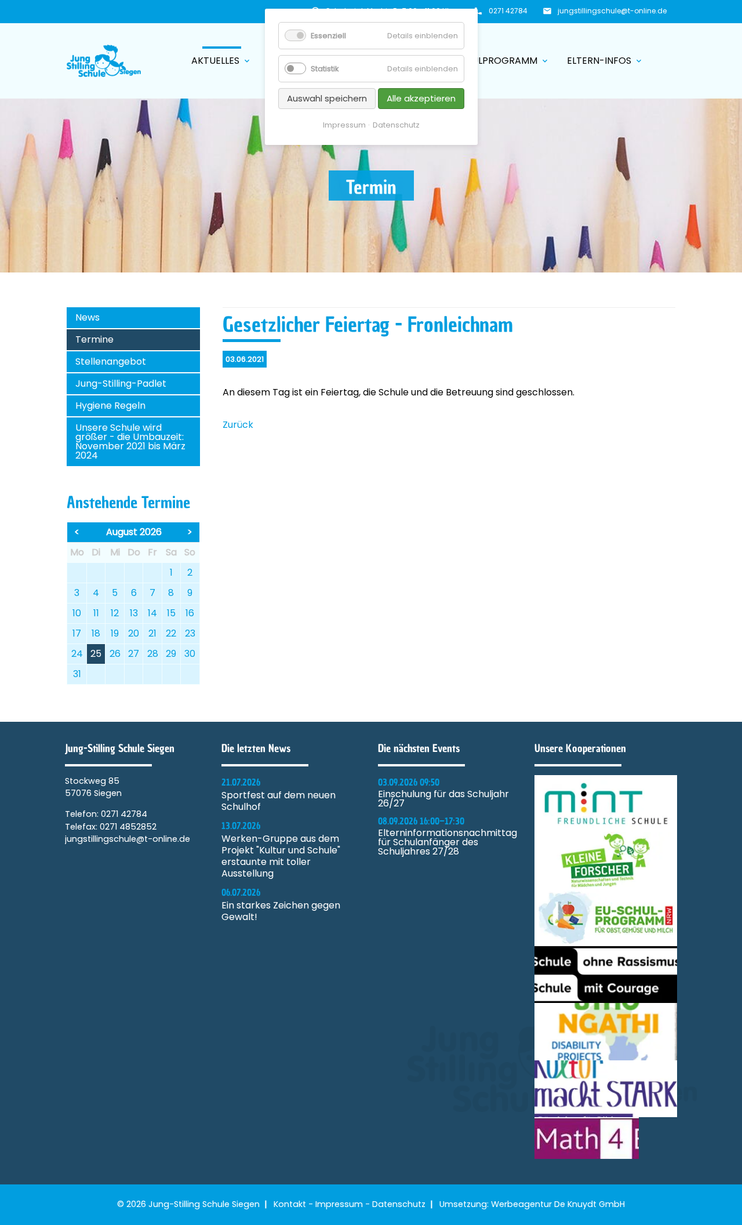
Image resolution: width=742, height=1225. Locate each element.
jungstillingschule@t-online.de (612, 11)
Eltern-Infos (605, 60)
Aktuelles (221, 60)
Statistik (325, 69)
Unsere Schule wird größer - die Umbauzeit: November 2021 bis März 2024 (130, 441)
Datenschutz (398, 1204)
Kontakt (290, 1204)
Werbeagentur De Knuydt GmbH (558, 1204)
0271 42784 (508, 11)
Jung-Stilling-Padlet (120, 383)
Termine (94, 339)
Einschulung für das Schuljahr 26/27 (443, 799)
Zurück (238, 424)
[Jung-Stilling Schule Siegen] (104, 61)
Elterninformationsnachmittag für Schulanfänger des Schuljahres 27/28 (447, 842)
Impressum (339, 1204)
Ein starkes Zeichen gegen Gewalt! (280, 911)
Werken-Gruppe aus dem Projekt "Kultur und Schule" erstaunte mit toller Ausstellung (280, 856)
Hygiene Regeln (110, 405)
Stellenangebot (110, 361)
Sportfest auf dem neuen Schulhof (278, 801)
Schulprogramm (501, 60)
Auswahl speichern (327, 98)
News (87, 317)
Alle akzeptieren (421, 98)
